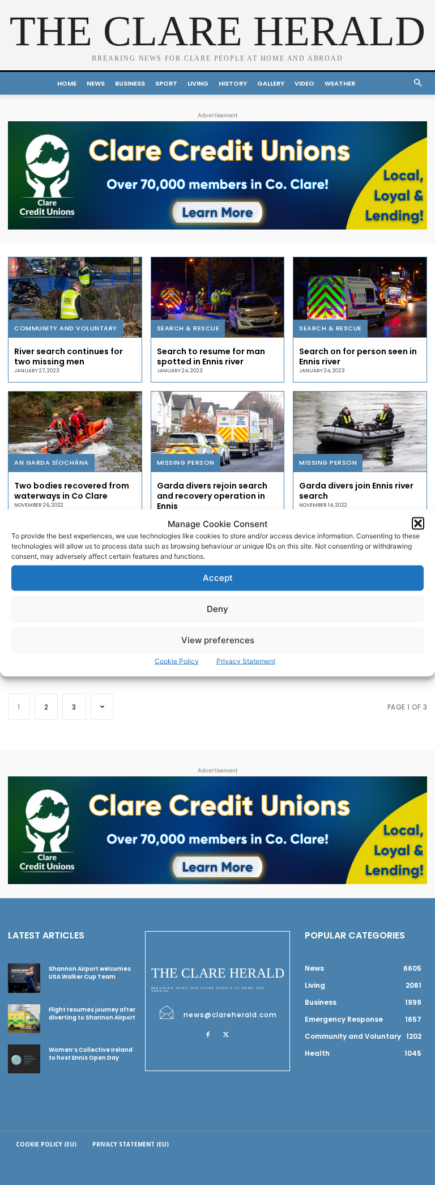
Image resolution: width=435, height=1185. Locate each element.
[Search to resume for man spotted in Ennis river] (217, 297)
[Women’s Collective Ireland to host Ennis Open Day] (24, 1058)
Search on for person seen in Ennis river (358, 356)
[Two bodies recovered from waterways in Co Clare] (75, 432)
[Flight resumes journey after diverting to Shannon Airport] (24, 1018)
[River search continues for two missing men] (75, 297)
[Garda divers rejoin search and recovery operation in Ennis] (217, 432)
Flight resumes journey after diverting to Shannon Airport (92, 1013)
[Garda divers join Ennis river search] (360, 432)
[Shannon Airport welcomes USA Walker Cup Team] (24, 977)
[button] (418, 523)
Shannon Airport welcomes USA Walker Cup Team (90, 973)
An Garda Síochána (51, 462)
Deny (217, 609)
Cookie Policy (177, 660)
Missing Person (186, 462)
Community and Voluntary (65, 328)
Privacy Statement (245, 660)
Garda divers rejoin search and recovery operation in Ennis (212, 496)
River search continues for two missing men (68, 356)
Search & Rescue (188, 328)
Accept (218, 577)
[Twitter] (226, 1034)
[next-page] (102, 707)
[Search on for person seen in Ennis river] (360, 297)
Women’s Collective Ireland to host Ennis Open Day (91, 1054)
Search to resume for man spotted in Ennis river (211, 356)
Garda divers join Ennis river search (356, 491)
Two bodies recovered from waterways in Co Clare (71, 491)
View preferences (217, 640)
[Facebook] (208, 1034)
